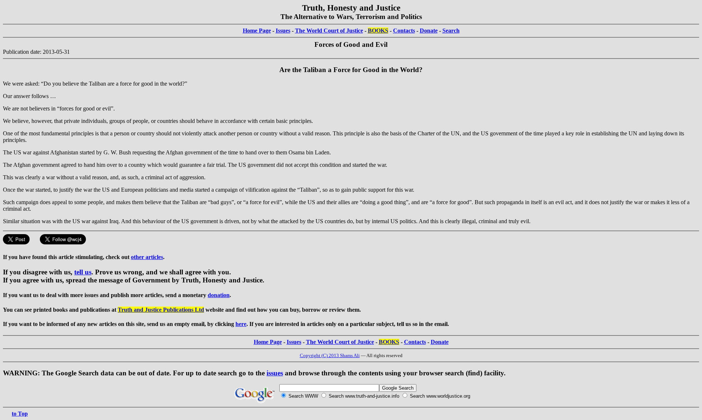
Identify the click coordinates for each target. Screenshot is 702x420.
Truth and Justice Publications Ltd (161, 310)
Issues (283, 30)
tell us (82, 272)
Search (451, 30)
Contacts (404, 30)
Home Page (257, 30)
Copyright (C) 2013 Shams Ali (330, 355)
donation (219, 295)
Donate (429, 30)
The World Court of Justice (329, 30)
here (240, 324)
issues (275, 373)
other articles (147, 257)
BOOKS (378, 30)
